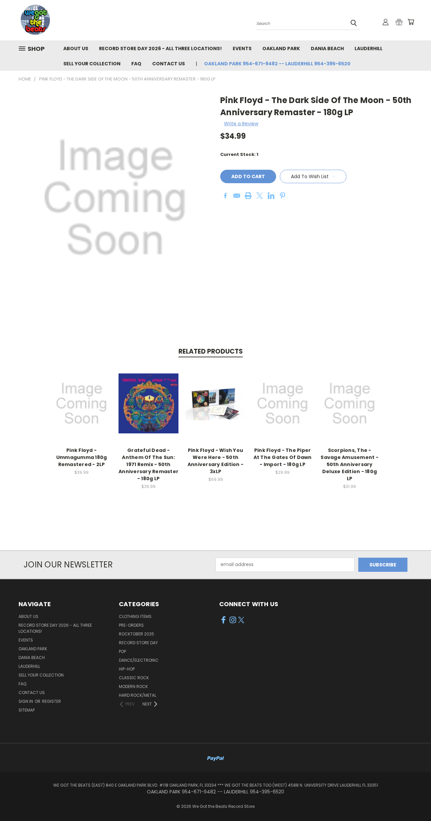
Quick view (81, 396)
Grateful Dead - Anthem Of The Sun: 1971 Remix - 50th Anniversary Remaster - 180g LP (148, 464)
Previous (413, 800)
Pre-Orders (131, 625)
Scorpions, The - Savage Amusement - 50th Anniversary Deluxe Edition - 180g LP (349, 464)
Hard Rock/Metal (137, 695)
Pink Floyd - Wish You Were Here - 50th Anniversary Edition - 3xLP (215, 461)
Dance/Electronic (139, 660)
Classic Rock (134, 678)
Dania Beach (327, 48)
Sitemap (27, 710)
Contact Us (168, 63)
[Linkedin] (271, 195)
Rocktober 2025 (136, 634)
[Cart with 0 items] (410, 22)
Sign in (26, 701)
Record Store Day (138, 643)
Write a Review (241, 123)
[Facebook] (225, 195)
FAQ (136, 63)
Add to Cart (81, 409)
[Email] (236, 195)
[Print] (248, 195)
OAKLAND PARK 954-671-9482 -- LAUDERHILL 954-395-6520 (277, 63)
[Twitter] (259, 195)
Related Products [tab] (210, 351)
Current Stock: (239, 154)
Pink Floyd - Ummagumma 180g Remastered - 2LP (81, 457)
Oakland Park (281, 48)
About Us (75, 48)
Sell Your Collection (92, 63)
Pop (122, 651)
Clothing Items (135, 616)
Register (51, 701)
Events (242, 48)
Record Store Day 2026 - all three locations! (160, 48)
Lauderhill (369, 48)
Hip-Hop (127, 669)
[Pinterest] (282, 195)
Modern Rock (133, 686)
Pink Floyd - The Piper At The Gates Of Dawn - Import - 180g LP (283, 457)
